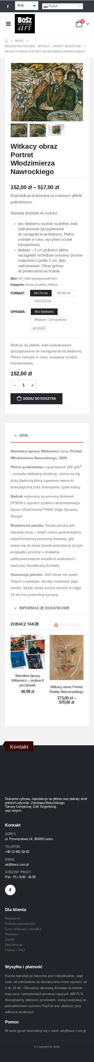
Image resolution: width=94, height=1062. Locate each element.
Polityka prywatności (20, 924)
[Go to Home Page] (6, 41)
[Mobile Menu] (8, 24)
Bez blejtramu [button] (44, 311)
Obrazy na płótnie (36, 284)
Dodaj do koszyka (39, 398)
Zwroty (10, 939)
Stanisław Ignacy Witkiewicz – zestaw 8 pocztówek (27, 680)
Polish (53, 6)
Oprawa (18, 312)
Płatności (12, 934)
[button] (17, 92)
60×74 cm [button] (41, 293)
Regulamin (13, 918)
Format (17, 293)
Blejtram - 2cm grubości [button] (51, 319)
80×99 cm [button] (64, 293)
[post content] (28, 652)
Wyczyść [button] (39, 328)
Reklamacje (13, 945)
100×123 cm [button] (42, 301)
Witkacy (53, 284)
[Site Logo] (25, 23)
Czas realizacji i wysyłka (23, 929)
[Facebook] (8, 6)
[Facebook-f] (10, 890)
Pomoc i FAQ (15, 950)
